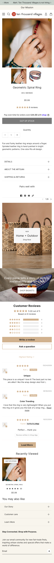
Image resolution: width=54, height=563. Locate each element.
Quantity (27, 130)
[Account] (46, 14)
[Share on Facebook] (21, 195)
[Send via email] (28, 195)
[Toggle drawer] (3, 14)
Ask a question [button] (27, 346)
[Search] (8, 14)
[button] (22, 107)
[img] (23, 366)
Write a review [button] (27, 339)
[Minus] (5, 135)
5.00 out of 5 (34, 311)
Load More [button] (27, 445)
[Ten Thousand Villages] (27, 14)
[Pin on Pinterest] (25, 195)
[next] (50, 199)
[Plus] (17, 135)
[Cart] (51, 14)
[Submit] (49, 551)
